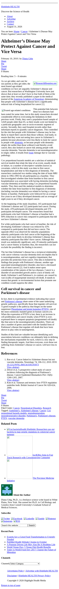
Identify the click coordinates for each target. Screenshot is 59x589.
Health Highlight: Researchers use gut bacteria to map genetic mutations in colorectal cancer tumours (31, 432)
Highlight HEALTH (10, 6)
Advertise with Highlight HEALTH (41, 571)
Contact (10, 24)
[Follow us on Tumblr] (40, 518)
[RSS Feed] (17, 521)
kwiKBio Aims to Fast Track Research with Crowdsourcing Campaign (30, 456)
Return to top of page (10, 585)
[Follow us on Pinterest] (51, 518)
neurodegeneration (36, 413)
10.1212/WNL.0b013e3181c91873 (23, 364)
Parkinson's (32, 415)
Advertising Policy (15, 571)
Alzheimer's (14, 410)
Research (47, 408)
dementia (19, 142)
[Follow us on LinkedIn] (29, 518)
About (10, 16)
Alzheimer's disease (29, 410)
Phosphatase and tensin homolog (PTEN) (30, 309)
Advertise (11, 19)
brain (31, 153)
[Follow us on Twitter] (5, 518)
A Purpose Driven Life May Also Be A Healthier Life (31, 544)
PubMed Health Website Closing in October (27, 542)
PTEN (4, 418)
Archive (10, 21)
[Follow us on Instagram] (6, 521)
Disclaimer (12, 575)
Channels (5, 563)
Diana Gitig (27, 58)
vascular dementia (16, 418)
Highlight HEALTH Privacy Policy (34, 575)
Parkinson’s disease (13, 301)
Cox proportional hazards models (26, 411)
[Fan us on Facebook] (16, 518)
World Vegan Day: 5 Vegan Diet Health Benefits (29, 547)
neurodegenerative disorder (13, 415)
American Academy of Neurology (29, 99)
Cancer (16, 408)
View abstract (13, 367)
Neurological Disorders (31, 408)
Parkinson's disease (46, 415)
